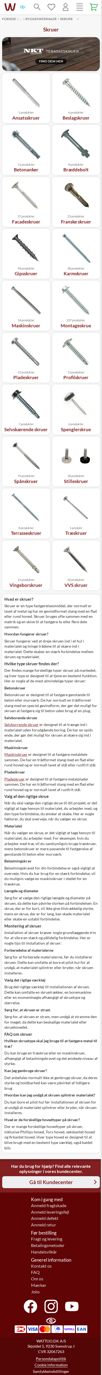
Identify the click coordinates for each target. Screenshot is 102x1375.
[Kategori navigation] (80, 7)
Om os (37, 1278)
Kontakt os (41, 1266)
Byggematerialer (41, 19)
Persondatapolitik (51, 1358)
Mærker (38, 1285)
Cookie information (51, 1365)
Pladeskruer (14, 779)
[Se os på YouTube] (72, 1306)
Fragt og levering (46, 1238)
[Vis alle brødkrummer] (78, 19)
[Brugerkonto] (66, 7)
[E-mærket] (22, 7)
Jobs (35, 1291)
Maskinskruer (15, 754)
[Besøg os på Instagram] (51, 1306)
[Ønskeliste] (51, 7)
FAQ (35, 1272)
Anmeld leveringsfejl (50, 1212)
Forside (9, 19)
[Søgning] (37, 7)
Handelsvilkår (44, 1251)
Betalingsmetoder (47, 1245)
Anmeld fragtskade (48, 1205)
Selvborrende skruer (21, 724)
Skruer (66, 19)
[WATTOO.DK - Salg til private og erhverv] (10, 7)
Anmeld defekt (44, 1218)
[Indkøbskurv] (94, 7)
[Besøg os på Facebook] (30, 1306)
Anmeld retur (43, 1224)
